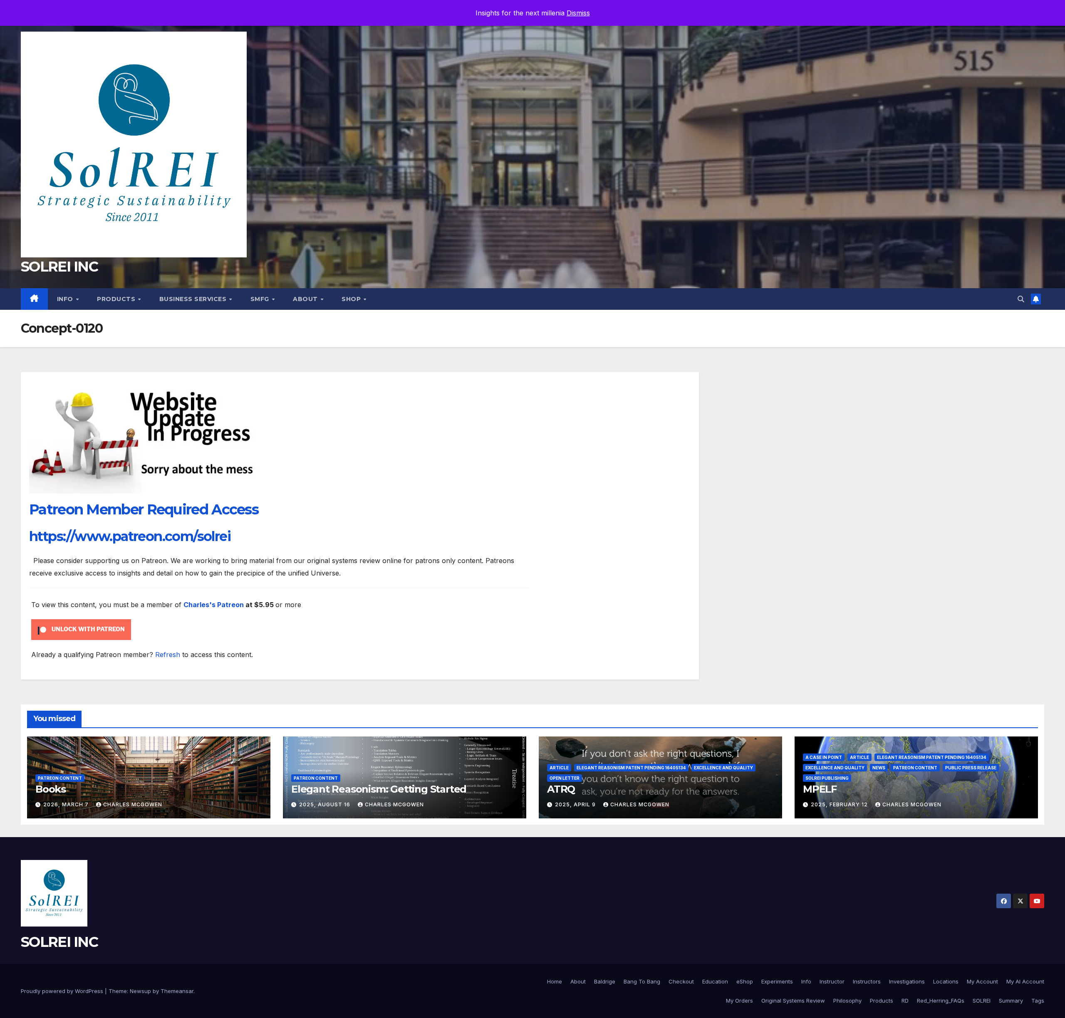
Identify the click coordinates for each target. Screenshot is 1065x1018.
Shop (352, 299)
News (878, 767)
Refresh (167, 654)
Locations (945, 981)
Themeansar (177, 991)
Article (559, 767)
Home (554, 981)
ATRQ (561, 789)
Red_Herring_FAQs (940, 1000)
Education (715, 981)
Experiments (777, 981)
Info (66, 299)
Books (50, 789)
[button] (1021, 299)
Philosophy (847, 1000)
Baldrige (604, 981)
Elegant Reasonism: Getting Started (378, 789)
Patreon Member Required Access (143, 509)
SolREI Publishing (827, 778)
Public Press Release (970, 767)
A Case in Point (823, 757)
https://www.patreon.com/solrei (129, 536)
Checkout (681, 981)
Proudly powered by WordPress (63, 991)
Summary (1011, 1000)
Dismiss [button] (578, 13)
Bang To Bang (642, 981)
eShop (744, 981)
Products (117, 299)
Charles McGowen (132, 804)
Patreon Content (60, 778)
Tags (1037, 1000)
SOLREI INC (59, 266)
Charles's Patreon (213, 604)
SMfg (260, 299)
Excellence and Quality (723, 767)
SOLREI (982, 1000)
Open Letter (565, 778)
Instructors (867, 981)
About (306, 299)
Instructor (832, 981)
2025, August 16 (325, 804)
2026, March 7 (66, 804)
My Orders (739, 1000)
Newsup (140, 991)
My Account (982, 981)
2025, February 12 (840, 804)
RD (905, 1000)
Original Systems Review (793, 1000)
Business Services (193, 299)
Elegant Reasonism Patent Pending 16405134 (631, 767)
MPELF (820, 789)
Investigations (907, 981)
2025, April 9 (576, 804)
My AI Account (1025, 981)
